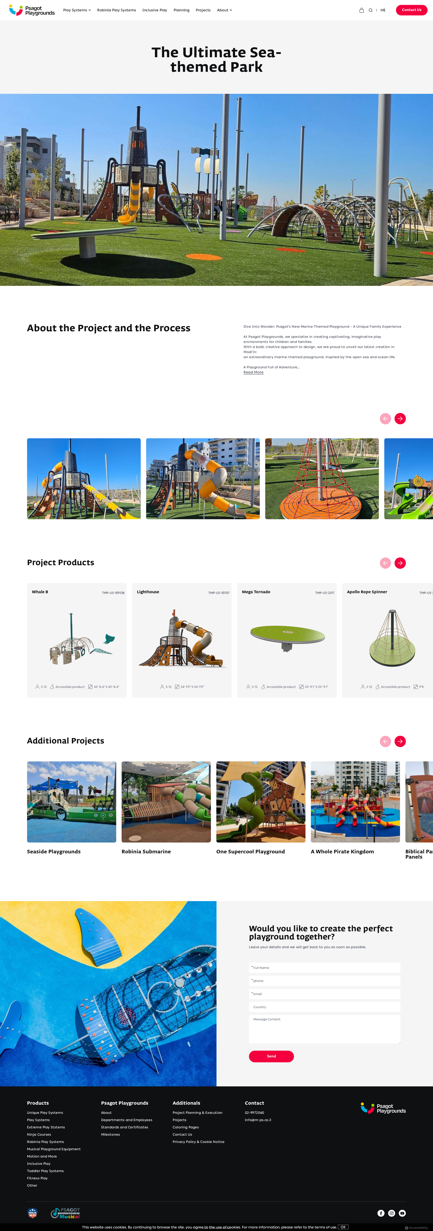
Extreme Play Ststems (46, 1127)
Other (32, 1185)
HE (383, 10)
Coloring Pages (186, 1127)
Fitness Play (37, 1178)
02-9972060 (254, 1113)
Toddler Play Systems (45, 1171)
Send (271, 1056)
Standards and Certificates (124, 1127)
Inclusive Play (154, 10)
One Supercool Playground (250, 852)
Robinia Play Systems (116, 10)
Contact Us (411, 10)
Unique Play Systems (45, 1113)
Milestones (110, 1134)
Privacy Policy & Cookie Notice (199, 1142)
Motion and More (42, 1156)
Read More (254, 372)
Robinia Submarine (146, 852)
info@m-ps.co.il (258, 1120)
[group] (84, 478)
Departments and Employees (127, 1120)
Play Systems (75, 10)
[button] (209, 10)
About (223, 10)
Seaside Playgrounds (54, 852)
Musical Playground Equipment (54, 1149)
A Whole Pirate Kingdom (342, 852)
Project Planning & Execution (198, 1113)
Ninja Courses (39, 1134)
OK (343, 1227)
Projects (203, 10)
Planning (182, 10)
